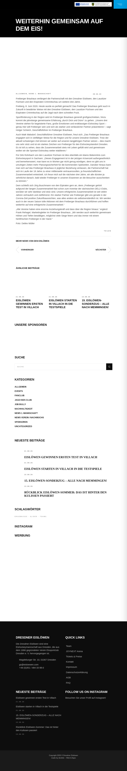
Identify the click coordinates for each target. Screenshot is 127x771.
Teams (43, 516)
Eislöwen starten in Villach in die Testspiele (63, 304)
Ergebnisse (21, 516)
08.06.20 (97, 94)
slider (33, 516)
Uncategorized (23, 426)
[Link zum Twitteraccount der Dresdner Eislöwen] (99, 755)
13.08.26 (28, 486)
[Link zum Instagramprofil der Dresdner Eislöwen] (91, 755)
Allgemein (21, 93)
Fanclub (19, 395)
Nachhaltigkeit (23, 409)
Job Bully (20, 404)
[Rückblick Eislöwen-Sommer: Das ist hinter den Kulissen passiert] (19, 489)
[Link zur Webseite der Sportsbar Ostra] (63, 559)
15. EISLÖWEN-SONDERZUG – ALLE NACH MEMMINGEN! (95, 304)
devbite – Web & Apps (67, 758)
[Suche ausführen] (109, 366)
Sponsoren (21, 422)
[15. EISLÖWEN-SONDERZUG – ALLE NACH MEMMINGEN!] (96, 283)
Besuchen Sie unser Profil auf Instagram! (85, 698)
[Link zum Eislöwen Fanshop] (63, 584)
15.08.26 (86, 297)
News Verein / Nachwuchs (29, 417)
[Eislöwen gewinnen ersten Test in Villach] (30, 283)
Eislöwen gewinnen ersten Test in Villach (29, 304)
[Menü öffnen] (120, 4)
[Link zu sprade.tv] (63, 598)
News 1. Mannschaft (40, 93)
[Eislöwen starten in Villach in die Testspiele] (63, 283)
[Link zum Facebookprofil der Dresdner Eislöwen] (82, 755)
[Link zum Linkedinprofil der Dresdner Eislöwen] (82, 759)
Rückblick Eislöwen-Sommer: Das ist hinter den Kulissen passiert (37, 729)
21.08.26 (20, 297)
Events (19, 391)
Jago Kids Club (23, 400)
